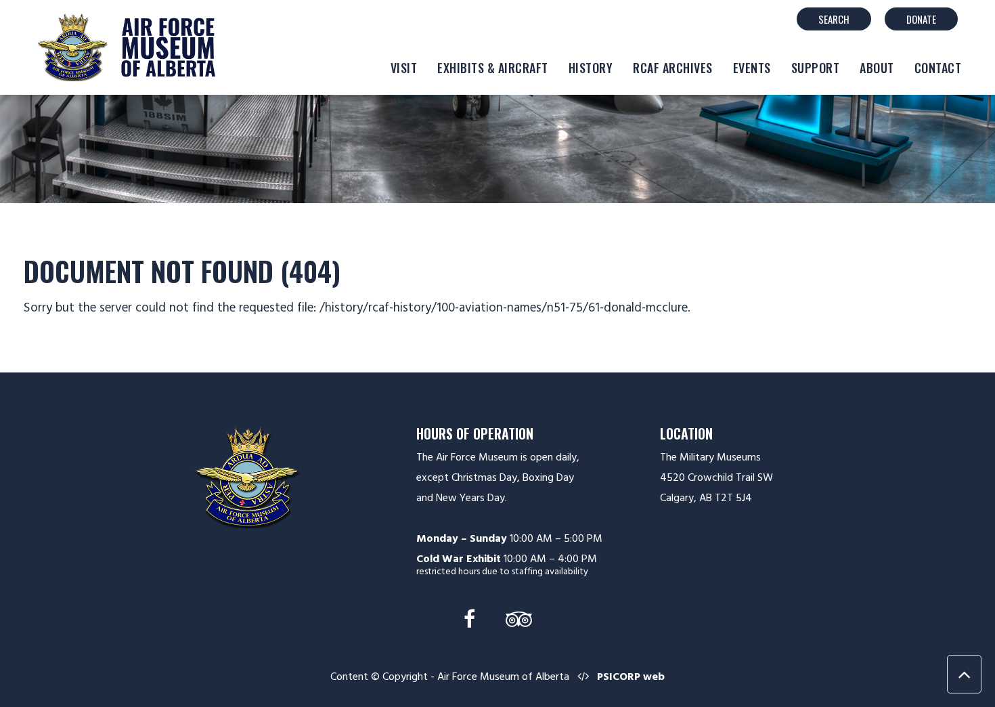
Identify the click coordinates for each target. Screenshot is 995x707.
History (591, 68)
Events (752, 68)
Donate (921, 19)
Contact (938, 68)
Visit (404, 68)
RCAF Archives (673, 68)
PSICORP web (631, 676)
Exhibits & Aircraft (492, 68)
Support (815, 68)
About (877, 68)
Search (833, 19)
